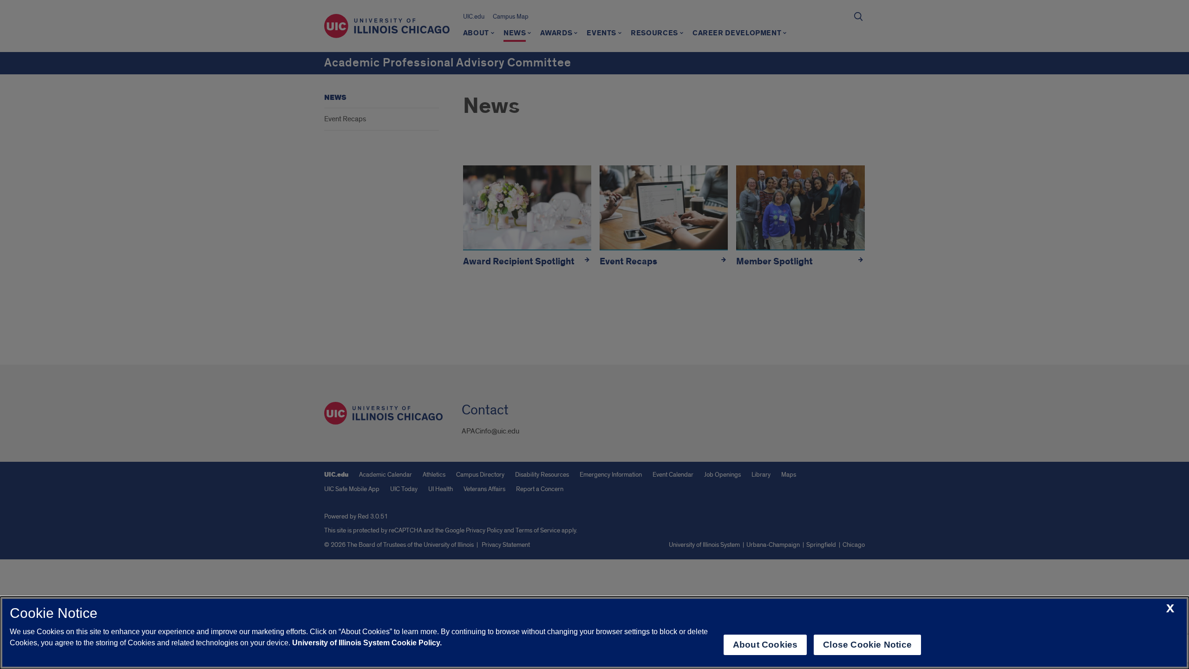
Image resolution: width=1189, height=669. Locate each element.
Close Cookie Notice (867, 644)
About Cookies (765, 644)
